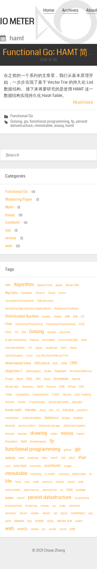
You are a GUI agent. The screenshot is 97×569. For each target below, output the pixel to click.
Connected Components (19, 301)
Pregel (9, 379)
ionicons (64, 474)
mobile (60, 482)
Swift (40, 387)
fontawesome (38, 442)
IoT (30, 348)
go (26, 121)
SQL (29, 378)
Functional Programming (61, 324)
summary (78, 513)
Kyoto (73, 348)
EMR (67, 317)
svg (90, 513)
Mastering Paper (18, 199)
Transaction (22, 394)
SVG (38, 379)
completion (12, 418)
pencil (21, 498)
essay (59, 125)
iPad (82, 457)
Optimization (33, 371)
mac (27, 482)
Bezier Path (72, 285)
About (91, 10)
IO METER (17, 21)
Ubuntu (67, 394)
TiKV (81, 387)
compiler (82, 410)
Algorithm (24, 284)
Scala (47, 379)
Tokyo (8, 394)
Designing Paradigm (66, 308)
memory (47, 482)
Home (48, 10)
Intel (84, 340)
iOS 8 (72, 458)
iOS (63, 458)
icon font (20, 466)
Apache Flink (44, 285)
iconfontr (12, 222)
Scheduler (61, 378)
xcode (52, 529)
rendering (31, 506)
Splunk (76, 379)
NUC (55, 363)
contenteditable (31, 418)
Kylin (64, 348)
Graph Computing (15, 340)
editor (54, 434)
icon (7, 466)
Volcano (10, 402)
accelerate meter (59, 402)
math (36, 482)
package (81, 490)
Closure (40, 293)
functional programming (49, 121)
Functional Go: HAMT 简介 (49, 52)
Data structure (45, 301)
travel (39, 521)
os (61, 490)
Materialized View (18, 363)
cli (57, 410)
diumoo (9, 434)
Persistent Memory (81, 371)
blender (30, 410)
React (20, 379)
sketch (46, 513)
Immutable (48, 340)
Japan (38, 348)
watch (78, 521)
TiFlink (72, 387)
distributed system (74, 426)
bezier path (13, 410)
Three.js (51, 387)
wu (44, 529)
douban (22, 434)
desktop (78, 418)
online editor (13, 490)
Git (16, 332)
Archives (70, 10)
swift (8, 521)
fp (72, 121)
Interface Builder (15, 348)
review (10, 238)
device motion (26, 426)
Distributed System (22, 316)
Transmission (41, 394)
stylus (64, 513)
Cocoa (62, 293)
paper (9, 497)
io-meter (50, 474)
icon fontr (35, 466)
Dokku (58, 317)
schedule (74, 506)
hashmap (33, 458)
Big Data (11, 292)
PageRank (60, 371)
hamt (69, 125)
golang (10, 457)
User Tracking (83, 394)
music (71, 482)
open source (31, 490)
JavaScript (51, 348)
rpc (54, 506)
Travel (55, 394)
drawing (38, 433)
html (44, 458)
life (8, 481)
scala (62, 506)
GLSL (82, 324)
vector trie (64, 521)
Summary (28, 387)
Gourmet (64, 332)
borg (43, 410)
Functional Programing (29, 324)
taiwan (19, 521)
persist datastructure (49, 497)
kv (90, 474)
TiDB (61, 387)
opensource (49, 490)
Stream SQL (12, 387)
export (80, 434)
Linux (29, 356)
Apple (59, 285)
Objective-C (14, 371)
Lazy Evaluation (14, 356)
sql (55, 513)
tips (29, 521)
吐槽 (72, 529)
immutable (44, 125)
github (67, 450)
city (51, 410)
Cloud (51, 293)
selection (10, 513)
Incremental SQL (68, 340)
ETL (83, 317)
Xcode (22, 402)
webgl (35, 529)
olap (80, 482)
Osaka (47, 371)
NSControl (41, 363)
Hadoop (34, 340)
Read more (83, 102)
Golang (16, 121)
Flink (8, 324)
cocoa (68, 410)
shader (35, 513)
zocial (62, 529)
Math (9, 207)
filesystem (11, 442)
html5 (54, 458)
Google (51, 332)
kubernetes (79, 474)
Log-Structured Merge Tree (52, 356)
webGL (22, 529)
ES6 (75, 317)
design (66, 418)
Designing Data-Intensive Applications (28, 308)
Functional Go (21, 116)
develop (10, 426)
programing (82, 498)
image (68, 466)
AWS (7, 285)
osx (8, 230)
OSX (73, 363)
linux (18, 482)
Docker (46, 317)
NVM (64, 363)
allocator (77, 402)
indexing (36, 474)
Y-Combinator (37, 402)
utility (50, 521)
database (51, 417)
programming (13, 506)
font (24, 441)
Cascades (26, 293)
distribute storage (49, 426)
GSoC (8, 332)
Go (24, 332)
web (8, 246)
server (23, 513)
